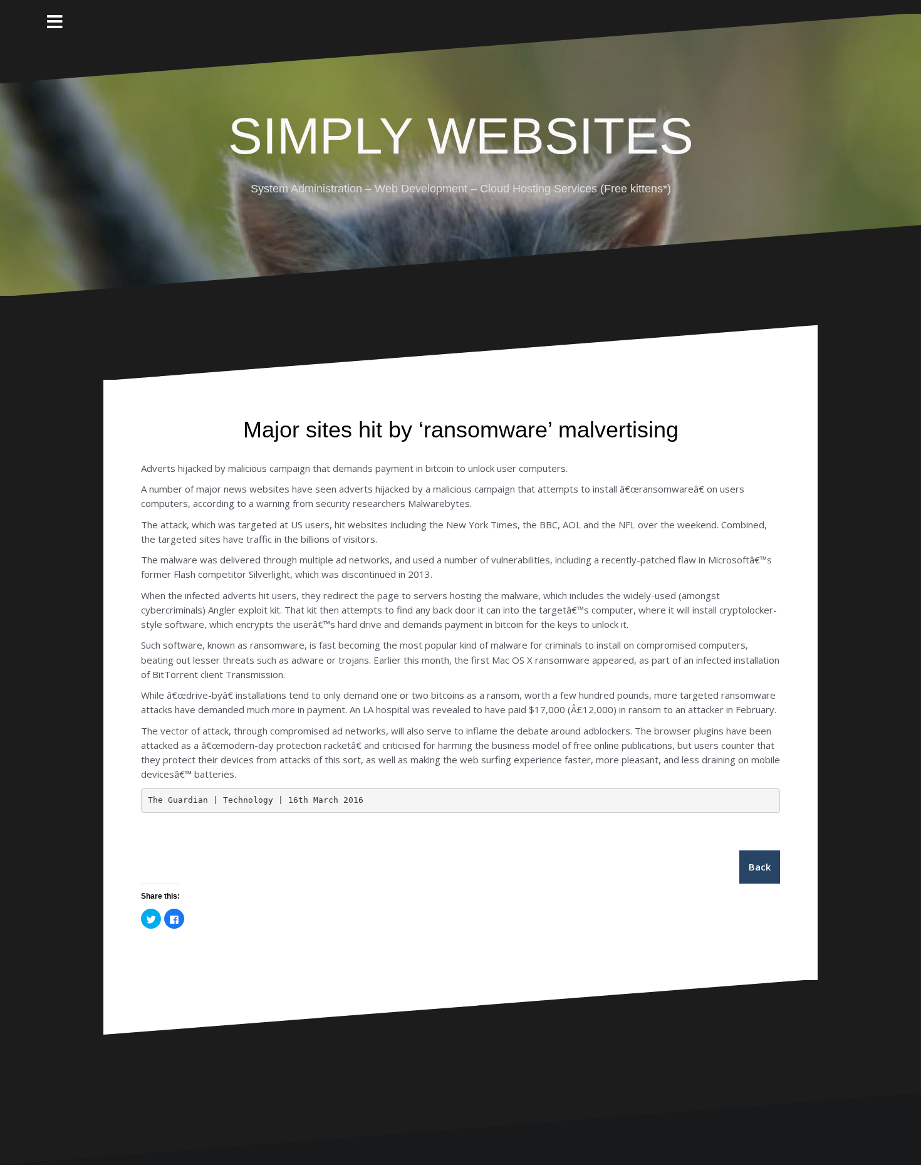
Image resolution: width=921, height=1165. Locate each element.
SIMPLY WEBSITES (461, 135)
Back (760, 866)
